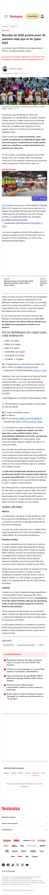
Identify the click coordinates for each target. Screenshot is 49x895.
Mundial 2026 (8, 645)
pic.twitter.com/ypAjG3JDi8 (14, 220)
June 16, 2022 (40, 370)
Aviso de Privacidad (11, 871)
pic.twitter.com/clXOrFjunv (25, 367)
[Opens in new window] (8, 864)
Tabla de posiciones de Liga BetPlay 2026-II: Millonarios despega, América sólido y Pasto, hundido (19, 283)
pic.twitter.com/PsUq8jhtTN (29, 418)
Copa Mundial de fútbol (26, 645)
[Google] (3, 864)
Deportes (14, 26)
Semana (5, 26)
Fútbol (41, 645)
